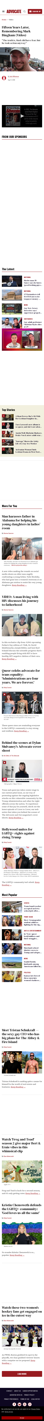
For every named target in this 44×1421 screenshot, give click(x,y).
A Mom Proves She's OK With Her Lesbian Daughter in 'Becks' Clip (27, 418)
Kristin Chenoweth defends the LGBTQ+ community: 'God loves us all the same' (21, 1209)
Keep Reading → (19, 585)
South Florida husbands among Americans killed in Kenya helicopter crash (32, 966)
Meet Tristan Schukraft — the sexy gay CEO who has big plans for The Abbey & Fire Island (21, 1036)
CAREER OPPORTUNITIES (30, 1391)
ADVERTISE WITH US (16, 1395)
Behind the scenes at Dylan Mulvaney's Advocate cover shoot (21, 746)
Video (11, 19)
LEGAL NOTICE (35, 1399)
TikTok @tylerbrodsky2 (19, 565)
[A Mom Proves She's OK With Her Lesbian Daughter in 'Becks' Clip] (8, 417)
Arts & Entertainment (32, 931)
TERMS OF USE (24, 1399)
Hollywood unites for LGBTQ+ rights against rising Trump (18, 833)
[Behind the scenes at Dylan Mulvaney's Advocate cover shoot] (22, 771)
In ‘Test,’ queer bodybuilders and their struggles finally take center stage (32, 938)
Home (4, 19)
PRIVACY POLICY (29, 1395)
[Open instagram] (30, 1404)
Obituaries (28, 319)
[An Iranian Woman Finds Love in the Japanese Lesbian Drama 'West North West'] (8, 450)
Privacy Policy (35, 1409)
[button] (22, 116)
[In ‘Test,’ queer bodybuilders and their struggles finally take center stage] (12, 934)
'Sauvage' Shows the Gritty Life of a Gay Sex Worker (27, 442)
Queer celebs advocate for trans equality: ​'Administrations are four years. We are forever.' (21, 676)
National (27, 277)
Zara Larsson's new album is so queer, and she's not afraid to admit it (28, 426)
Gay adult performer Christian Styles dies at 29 (33, 324)
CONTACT (9, 1391)
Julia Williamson (14, 76)
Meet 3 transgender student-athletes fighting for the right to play (32, 923)
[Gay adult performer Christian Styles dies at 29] (12, 323)
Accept (22, 1418)
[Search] (24, 11)
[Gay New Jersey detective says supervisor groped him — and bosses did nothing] (12, 309)
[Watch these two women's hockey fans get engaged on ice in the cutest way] (22, 1336)
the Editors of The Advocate (11, 756)
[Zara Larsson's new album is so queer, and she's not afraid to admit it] (8, 425)
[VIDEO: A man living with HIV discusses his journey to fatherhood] (22, 625)
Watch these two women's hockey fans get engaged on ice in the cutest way (22, 1311)
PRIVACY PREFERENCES (11, 1399)
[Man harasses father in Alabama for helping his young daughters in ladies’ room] (22, 548)
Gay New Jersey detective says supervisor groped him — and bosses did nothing (32, 313)
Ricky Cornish (7, 687)
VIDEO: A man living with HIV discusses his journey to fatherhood (20, 601)
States (26, 903)
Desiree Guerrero (8, 533)
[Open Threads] (25, 1404)
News (26, 305)
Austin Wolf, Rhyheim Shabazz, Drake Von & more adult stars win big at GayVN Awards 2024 (28, 435)
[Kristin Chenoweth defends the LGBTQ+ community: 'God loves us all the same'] (22, 1233)
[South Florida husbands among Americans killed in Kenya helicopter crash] (12, 962)
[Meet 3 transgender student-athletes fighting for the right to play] (12, 921)
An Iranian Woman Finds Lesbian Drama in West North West (28, 451)
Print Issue (28, 917)
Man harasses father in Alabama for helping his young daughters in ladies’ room (21, 522)
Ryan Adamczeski (9, 1156)
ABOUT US (17, 1391)
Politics (27, 973)
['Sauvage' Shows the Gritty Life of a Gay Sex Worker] (8, 442)
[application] (22, 116)
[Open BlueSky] (19, 1404)
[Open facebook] (14, 1404)
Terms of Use (9, 1412)
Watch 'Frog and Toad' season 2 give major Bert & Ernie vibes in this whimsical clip (21, 1145)
